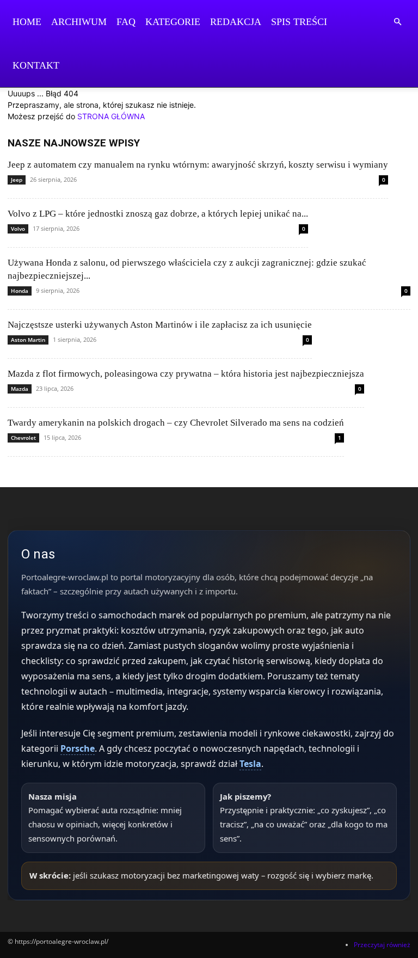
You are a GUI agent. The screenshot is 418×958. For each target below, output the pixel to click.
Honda (19, 290)
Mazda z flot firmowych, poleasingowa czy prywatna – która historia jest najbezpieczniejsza (186, 374)
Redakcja (235, 21)
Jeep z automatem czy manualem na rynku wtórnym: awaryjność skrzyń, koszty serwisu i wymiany (198, 164)
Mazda (19, 388)
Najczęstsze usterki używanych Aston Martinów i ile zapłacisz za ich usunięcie (160, 325)
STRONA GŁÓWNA (111, 116)
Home (27, 21)
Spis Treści (299, 21)
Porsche (77, 748)
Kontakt (36, 65)
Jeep (16, 179)
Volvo (18, 228)
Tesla (250, 764)
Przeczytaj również (382, 944)
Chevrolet (23, 437)
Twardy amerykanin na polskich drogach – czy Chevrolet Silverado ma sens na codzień (176, 422)
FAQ (126, 21)
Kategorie (172, 21)
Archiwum (79, 21)
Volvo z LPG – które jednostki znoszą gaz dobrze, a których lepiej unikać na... (158, 213)
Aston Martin (28, 339)
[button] (397, 22)
